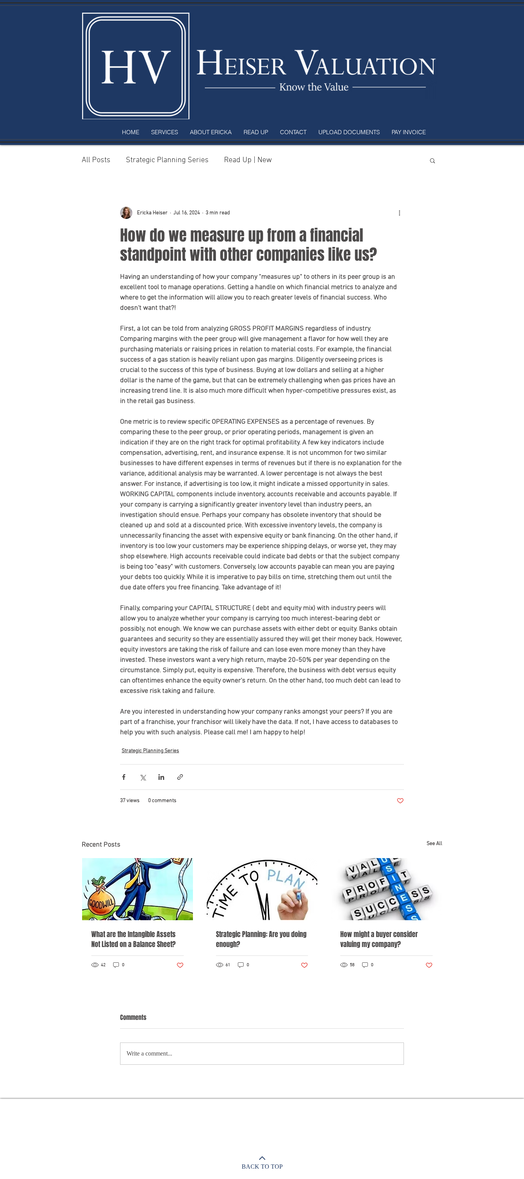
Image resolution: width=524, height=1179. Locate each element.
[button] (432, 160)
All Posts (96, 160)
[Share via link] (180, 777)
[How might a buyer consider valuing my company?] (386, 889)
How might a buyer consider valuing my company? (379, 939)
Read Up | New (248, 160)
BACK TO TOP (262, 1166)
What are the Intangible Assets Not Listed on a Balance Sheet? (133, 939)
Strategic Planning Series (167, 160)
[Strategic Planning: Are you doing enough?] (262, 889)
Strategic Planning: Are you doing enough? (261, 939)
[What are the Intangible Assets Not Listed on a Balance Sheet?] (137, 889)
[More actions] (399, 212)
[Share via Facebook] (123, 777)
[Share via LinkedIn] (161, 777)
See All (434, 843)
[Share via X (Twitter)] (142, 777)
